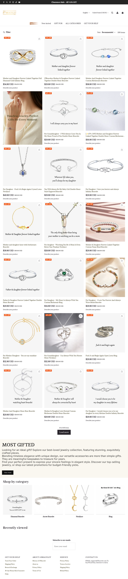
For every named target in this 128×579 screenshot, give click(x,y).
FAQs (6, 574)
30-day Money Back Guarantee (15, 571)
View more (7, 472)
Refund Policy (64, 571)
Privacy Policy (37, 567)
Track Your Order (10, 561)
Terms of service (65, 564)
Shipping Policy (10, 564)
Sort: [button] (105, 32)
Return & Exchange (11, 567)
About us (35, 564)
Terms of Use (36, 571)
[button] (112, 12)
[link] (58, 23)
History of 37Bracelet (39, 561)
